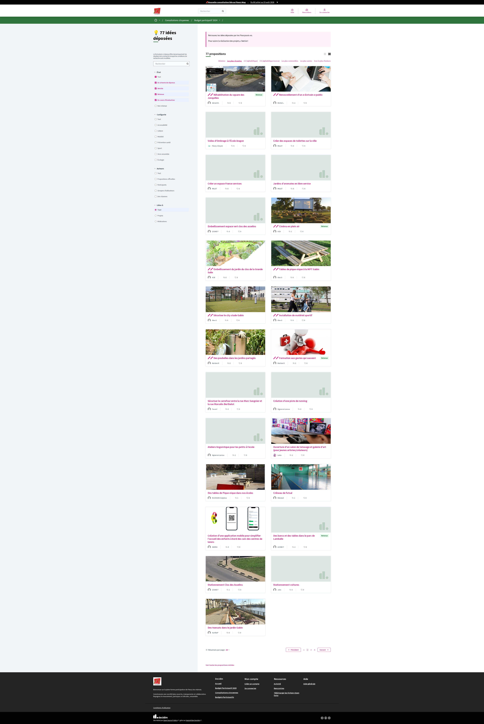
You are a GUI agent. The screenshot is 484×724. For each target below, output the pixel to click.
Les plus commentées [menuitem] (290, 61)
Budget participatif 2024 (205, 20)
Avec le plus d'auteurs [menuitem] (322, 61)
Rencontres (279, 688)
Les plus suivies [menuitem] (306, 61)
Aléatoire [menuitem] (221, 61)
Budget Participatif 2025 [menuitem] (226, 688)
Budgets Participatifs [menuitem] (224, 697)
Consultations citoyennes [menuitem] (226, 692)
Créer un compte (252, 683)
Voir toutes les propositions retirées (220, 665)
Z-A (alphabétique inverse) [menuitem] (270, 61)
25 (227, 650)
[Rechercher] (223, 11)
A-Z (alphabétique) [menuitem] (251, 61)
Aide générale (309, 683)
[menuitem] (171, 63)
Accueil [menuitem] (218, 683)
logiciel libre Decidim (194, 720)
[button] (157, 72)
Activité (277, 683)
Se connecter (250, 688)
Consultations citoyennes (177, 20)
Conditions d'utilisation (161, 708)
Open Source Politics (171, 720)
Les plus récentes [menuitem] (234, 61)
